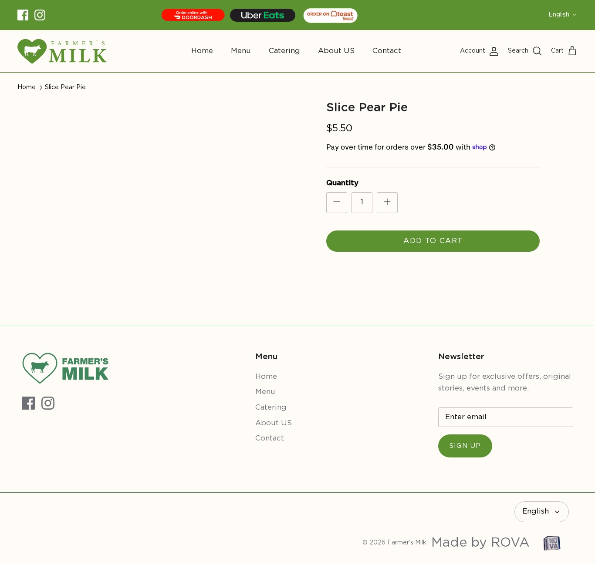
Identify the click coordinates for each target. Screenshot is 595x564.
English (558, 14)
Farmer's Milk (406, 542)
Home (202, 51)
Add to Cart (433, 241)
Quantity (342, 183)
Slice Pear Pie (65, 87)
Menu (241, 51)
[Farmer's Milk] (62, 51)
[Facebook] (22, 15)
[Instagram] (39, 15)
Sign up (465, 446)
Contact (386, 51)
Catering (284, 51)
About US (336, 51)
